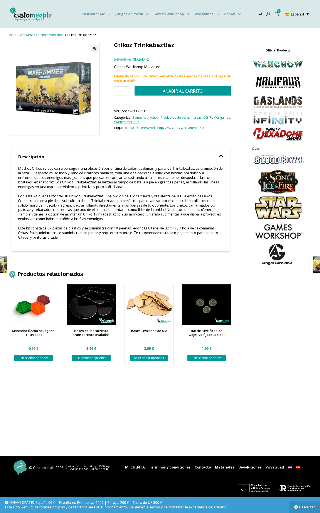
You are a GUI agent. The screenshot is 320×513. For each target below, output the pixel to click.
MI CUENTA (135, 467)
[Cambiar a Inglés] (290, 467)
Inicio (13, 35)
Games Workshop (168, 14)
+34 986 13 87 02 (79, 469)
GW (167, 127)
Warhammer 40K (127, 122)
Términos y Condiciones (169, 467)
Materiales (224, 467)
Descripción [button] (31, 157)
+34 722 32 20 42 (99, 469)
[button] (94, 48)
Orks (175, 127)
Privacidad (275, 467)
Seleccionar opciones (34, 358)
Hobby (229, 14)
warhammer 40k (193, 127)
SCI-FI (207, 117)
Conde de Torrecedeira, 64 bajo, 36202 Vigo (88, 466)
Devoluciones (249, 467)
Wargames (203, 14)
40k (132, 127)
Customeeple (93, 14)
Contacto (203, 467)
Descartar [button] (307, 507)
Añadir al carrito (183, 91)
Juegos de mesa (129, 14)
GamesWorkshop (150, 127)
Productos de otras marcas (181, 117)
